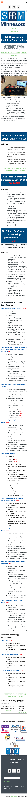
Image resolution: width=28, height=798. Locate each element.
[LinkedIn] (18, 7)
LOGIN (14, 28)
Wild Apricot (14, 796)
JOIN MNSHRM (14, 31)
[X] (14, 7)
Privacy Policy (7, 781)
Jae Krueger (8, 710)
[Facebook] (9, 7)
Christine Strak (21, 712)
